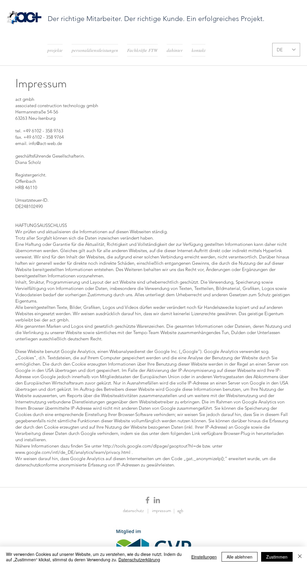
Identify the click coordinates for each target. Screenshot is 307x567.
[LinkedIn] (156, 500)
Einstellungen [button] (204, 557)
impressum (163, 510)
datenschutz (135, 510)
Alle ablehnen (239, 557)
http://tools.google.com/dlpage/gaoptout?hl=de (152, 446)
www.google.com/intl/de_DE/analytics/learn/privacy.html (72, 452)
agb (180, 510)
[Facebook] (147, 500)
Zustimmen (277, 557)
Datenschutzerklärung (139, 559)
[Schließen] (299, 556)
